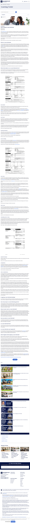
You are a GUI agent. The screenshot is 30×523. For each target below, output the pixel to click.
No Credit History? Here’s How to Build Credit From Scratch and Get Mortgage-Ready (5, 455)
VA (18, 110)
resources (4, 352)
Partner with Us (13, 479)
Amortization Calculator (5, 437)
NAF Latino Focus (22, 473)
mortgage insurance (4, 191)
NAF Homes (12, 481)
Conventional (22, 110)
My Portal (26, 1)
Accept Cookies (13, 521)
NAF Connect (12, 480)
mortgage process (4, 31)
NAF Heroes (21, 474)
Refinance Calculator (4, 441)
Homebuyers (8, 4)
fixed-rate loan (23, 109)
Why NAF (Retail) (13, 473)
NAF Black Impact (22, 475)
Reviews (21, 480)
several (2, 352)
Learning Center (4, 4)
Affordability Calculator (5, 435)
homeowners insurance (13, 133)
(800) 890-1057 (3, 476)
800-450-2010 (8, 490)
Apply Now (15, 359)
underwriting (3, 179)
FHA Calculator (4, 438)
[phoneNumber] (22, 1)
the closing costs (17, 144)
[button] (15, 14)
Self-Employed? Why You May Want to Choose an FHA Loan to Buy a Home (15, 455)
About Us (21, 479)
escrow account (16, 208)
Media (21, 481)
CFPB (3, 45)
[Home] (5, 1)
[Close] (29, 519)
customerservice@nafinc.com (5, 496)
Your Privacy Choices (7, 521)
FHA (17, 110)
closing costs (14, 140)
